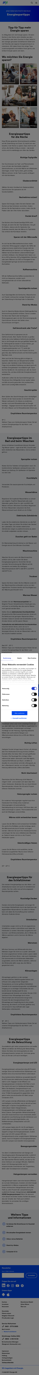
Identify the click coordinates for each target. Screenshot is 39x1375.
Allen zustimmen (20, 713)
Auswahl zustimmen (19, 718)
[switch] (34, 694)
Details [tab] (19, 658)
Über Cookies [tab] (32, 658)
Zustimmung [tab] (7, 658)
